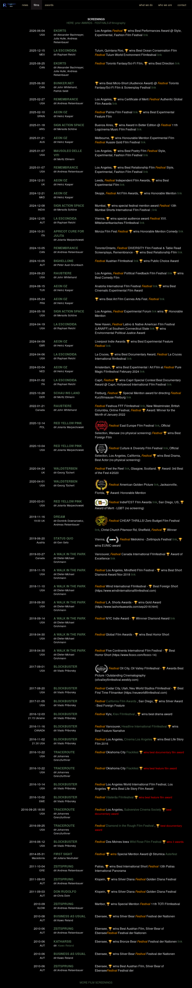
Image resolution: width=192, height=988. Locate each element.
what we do (146, 5)
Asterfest (171, 854)
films (36, 5)
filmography (118, 23)
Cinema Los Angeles (138, 739)
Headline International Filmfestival (144, 726)
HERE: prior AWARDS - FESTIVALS (88, 23)
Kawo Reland (66, 945)
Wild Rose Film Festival (145, 841)
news (25, 5)
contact (182, 5)
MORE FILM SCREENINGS (96, 982)
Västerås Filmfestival (120, 797)
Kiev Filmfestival (124, 714)
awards (49, 5)
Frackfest (132, 752)
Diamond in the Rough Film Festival (130, 825)
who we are (165, 5)
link (145, 35)
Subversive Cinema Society (142, 809)
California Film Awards (121, 701)
